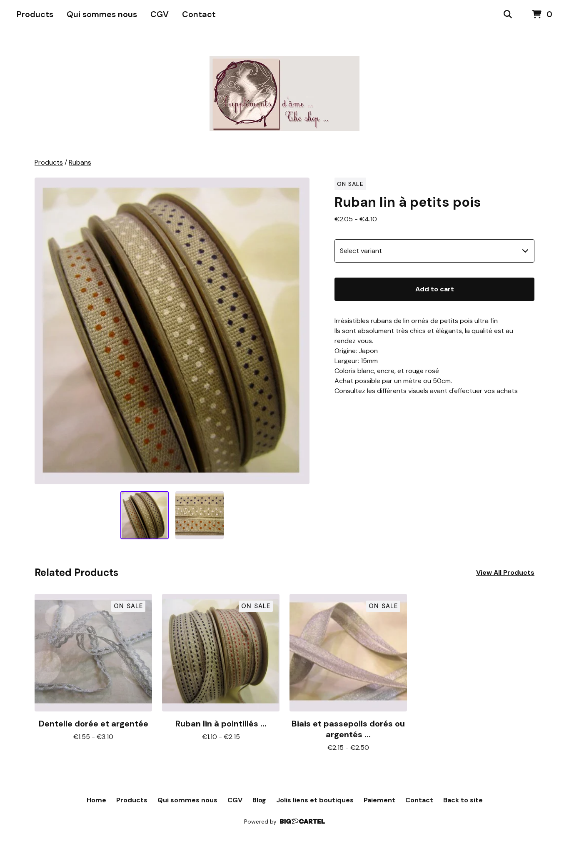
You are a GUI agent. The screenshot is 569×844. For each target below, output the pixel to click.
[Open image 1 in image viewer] (172, 331)
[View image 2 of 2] (199, 515)
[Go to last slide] (46, 331)
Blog (259, 800)
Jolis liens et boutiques (315, 800)
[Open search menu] (507, 15)
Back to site (463, 800)
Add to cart (434, 289)
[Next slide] (297, 331)
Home (96, 800)
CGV (159, 14)
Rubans (80, 162)
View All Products (505, 572)
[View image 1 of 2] (144, 515)
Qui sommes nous (102, 14)
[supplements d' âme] (284, 93)
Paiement (379, 800)
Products (35, 14)
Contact (199, 14)
